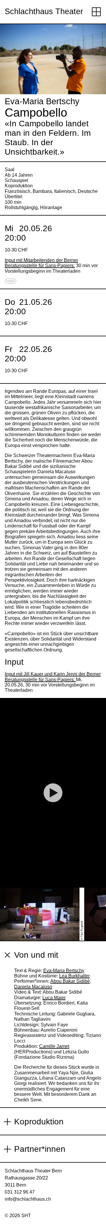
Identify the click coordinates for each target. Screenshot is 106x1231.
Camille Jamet (54, 1046)
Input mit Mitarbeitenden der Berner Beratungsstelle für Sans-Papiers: (41, 263)
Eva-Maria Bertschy (63, 970)
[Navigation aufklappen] (96, 12)
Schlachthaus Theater (44, 11)
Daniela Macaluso (33, 986)
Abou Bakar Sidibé (70, 981)
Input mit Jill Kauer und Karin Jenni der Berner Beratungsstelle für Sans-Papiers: (53, 676)
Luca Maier (54, 997)
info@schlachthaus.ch (28, 1199)
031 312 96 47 (20, 1191)
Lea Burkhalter (74, 975)
